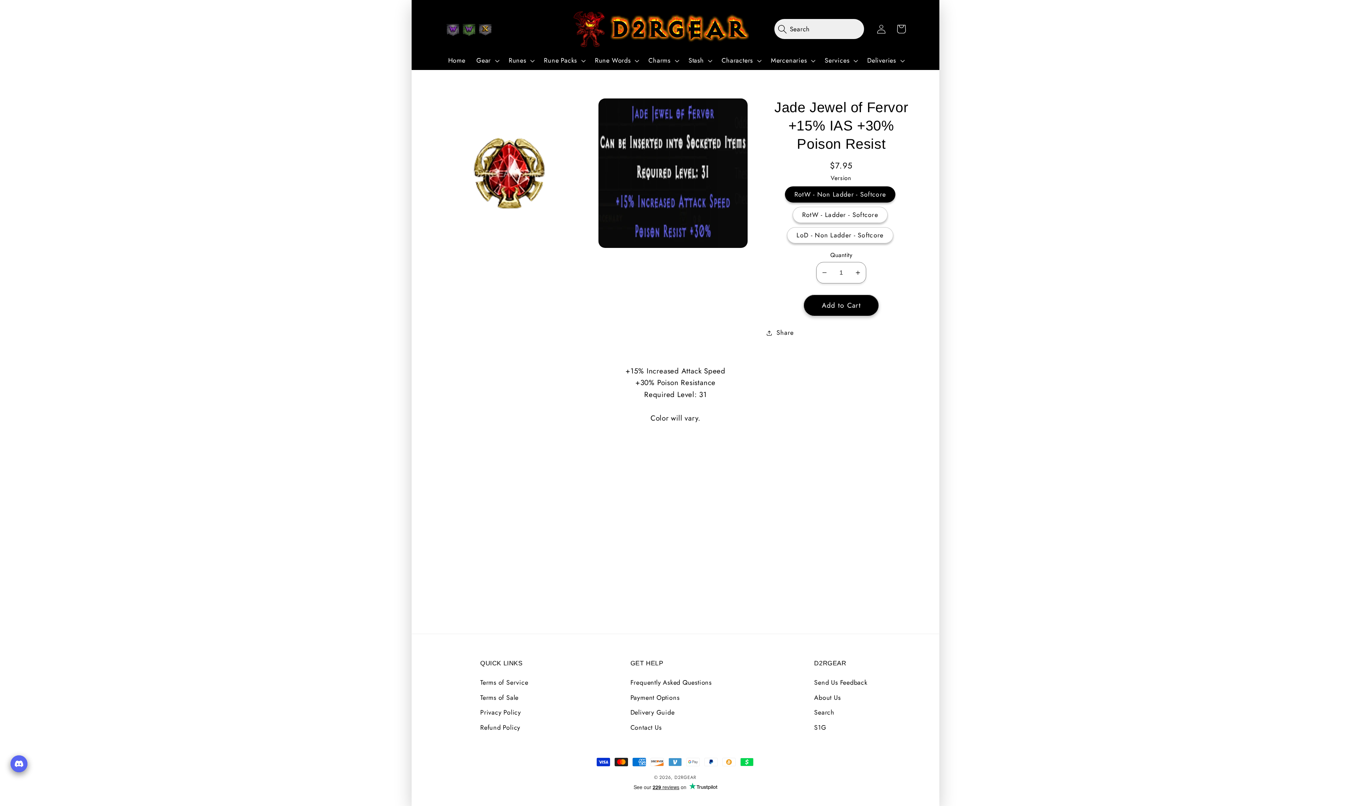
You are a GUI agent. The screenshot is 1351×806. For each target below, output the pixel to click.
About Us (827, 697)
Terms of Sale (499, 697)
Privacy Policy (500, 712)
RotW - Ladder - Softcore (840, 214)
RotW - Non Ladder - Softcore (840, 194)
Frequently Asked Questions (671, 682)
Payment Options (655, 697)
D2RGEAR (685, 777)
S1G (820, 727)
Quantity (841, 255)
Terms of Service (504, 682)
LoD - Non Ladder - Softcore (840, 235)
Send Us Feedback (840, 682)
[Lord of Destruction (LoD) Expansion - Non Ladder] (485, 30)
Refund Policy (500, 727)
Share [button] (784, 332)
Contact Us (646, 727)
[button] (487, 60)
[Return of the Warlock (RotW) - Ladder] (469, 30)
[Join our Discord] (19, 763)
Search (824, 712)
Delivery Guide (652, 712)
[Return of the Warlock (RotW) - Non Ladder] (453, 30)
